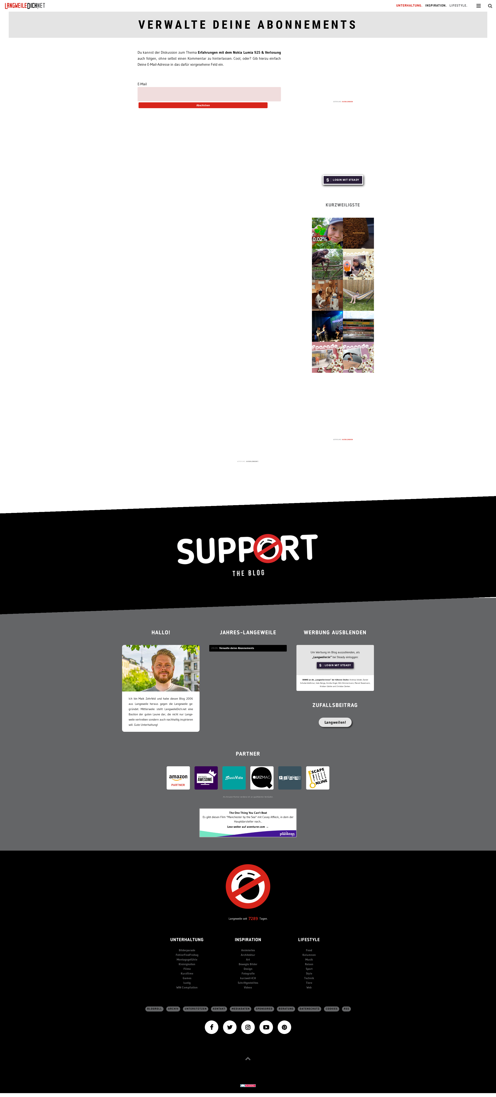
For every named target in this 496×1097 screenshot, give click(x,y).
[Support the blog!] (248, 555)
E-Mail (142, 84)
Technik (309, 978)
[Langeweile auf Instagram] (248, 1027)
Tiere (309, 983)
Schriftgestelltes (248, 983)
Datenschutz (310, 1009)
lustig (187, 983)
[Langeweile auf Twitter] (230, 1027)
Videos (248, 987)
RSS (346, 1009)
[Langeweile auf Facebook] (211, 1027)
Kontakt (219, 1009)
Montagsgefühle (187, 959)
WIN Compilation (187, 987)
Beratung (286, 1009)
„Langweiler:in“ (322, 657)
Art (248, 959)
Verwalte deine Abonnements (248, 25)
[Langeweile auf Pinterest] (284, 1027)
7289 (253, 918)
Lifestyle (309, 940)
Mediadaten (241, 1009)
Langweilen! (335, 722)
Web (309, 987)
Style (309, 973)
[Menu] (478, 6)
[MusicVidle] (234, 777)
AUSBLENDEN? (252, 461)
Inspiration (248, 940)
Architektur (248, 955)
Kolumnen (309, 955)
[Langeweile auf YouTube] (266, 1027)
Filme (187, 969)
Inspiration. (436, 5)
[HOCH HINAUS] (248, 1058)
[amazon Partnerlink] (178, 777)
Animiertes (248, 950)
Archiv (173, 1009)
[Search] (490, 6)
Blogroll (154, 1009)
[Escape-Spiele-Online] (317, 777)
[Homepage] (28, 6)
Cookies (332, 1009)
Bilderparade (187, 950)
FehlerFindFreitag (187, 955)
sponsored (264, 1009)
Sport (309, 969)
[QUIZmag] (262, 777)
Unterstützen (196, 1009)
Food (309, 950)
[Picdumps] (289, 777)
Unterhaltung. (409, 5)
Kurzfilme (187, 973)
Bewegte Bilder (248, 964)
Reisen (309, 964)
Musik (309, 959)
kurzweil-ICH (248, 978)
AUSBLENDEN (347, 102)
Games (187, 978)
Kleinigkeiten (187, 964)
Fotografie (248, 973)
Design (248, 969)
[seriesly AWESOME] (206, 777)
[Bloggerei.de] (248, 1085)
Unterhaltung (187, 940)
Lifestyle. (459, 5)
